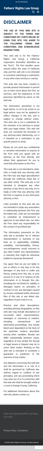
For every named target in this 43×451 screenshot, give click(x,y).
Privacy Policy (10, 430)
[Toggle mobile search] (33, 12)
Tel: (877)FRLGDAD (21, 2)
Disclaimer (23, 430)
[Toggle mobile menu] (38, 12)
